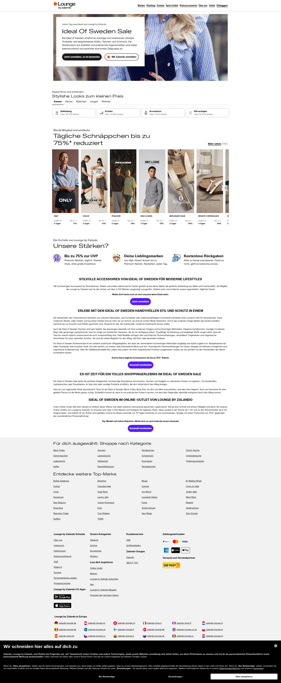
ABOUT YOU (132, 563)
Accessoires (95, 551)
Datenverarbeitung (62, 556)
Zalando (130, 557)
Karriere (57, 572)
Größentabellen (133, 545)
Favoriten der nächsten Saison (104, 595)
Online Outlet (96, 568)
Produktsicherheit (62, 583)
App (92, 584)
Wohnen (94, 556)
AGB (56, 562)
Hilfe (128, 540)
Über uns (58, 540)
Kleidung (94, 540)
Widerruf (58, 567)
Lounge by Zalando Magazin (103, 590)
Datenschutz (60, 551)
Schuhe (93, 545)
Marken (93, 573)
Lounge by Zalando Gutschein (104, 579)
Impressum (59, 545)
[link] (222, 5)
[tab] (58, 102)
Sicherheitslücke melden (65, 578)
